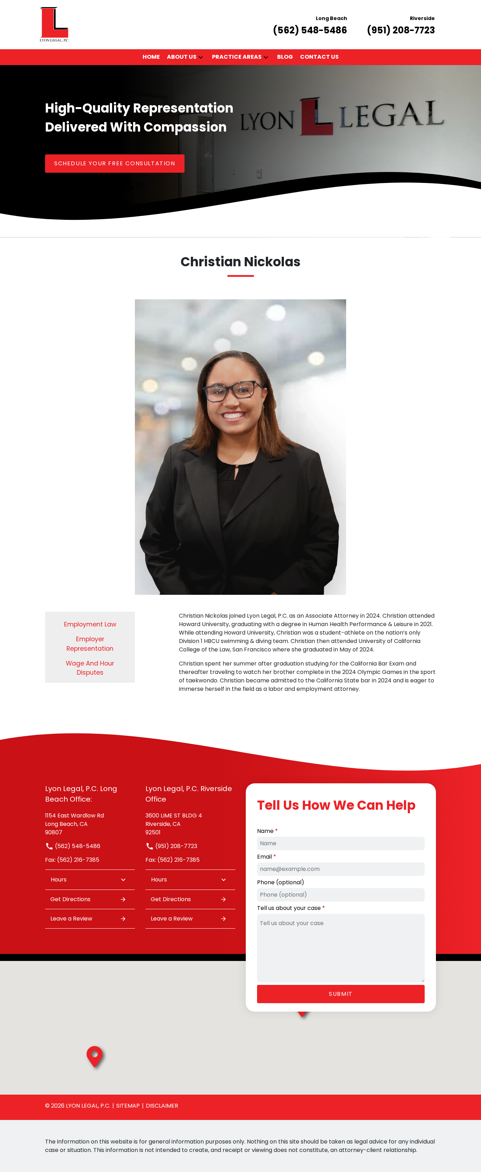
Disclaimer (162, 1106)
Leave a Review (71, 919)
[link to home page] (54, 24)
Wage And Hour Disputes (90, 668)
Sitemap (128, 1106)
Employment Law (90, 624)
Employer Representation (90, 643)
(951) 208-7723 (175, 846)
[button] (200, 57)
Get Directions (70, 899)
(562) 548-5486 (77, 846)
